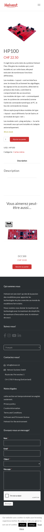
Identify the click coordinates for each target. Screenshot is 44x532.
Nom (6, 438)
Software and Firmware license (16, 417)
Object (7, 459)
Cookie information (12, 408)
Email (6, 449)
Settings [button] (32, 525)
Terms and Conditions (13, 412)
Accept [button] (22, 525)
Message (8, 469)
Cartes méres (18, 152)
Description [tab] (22, 160)
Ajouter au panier (19, 139)
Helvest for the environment (15, 421)
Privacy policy (10, 404)
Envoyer (8, 504)
